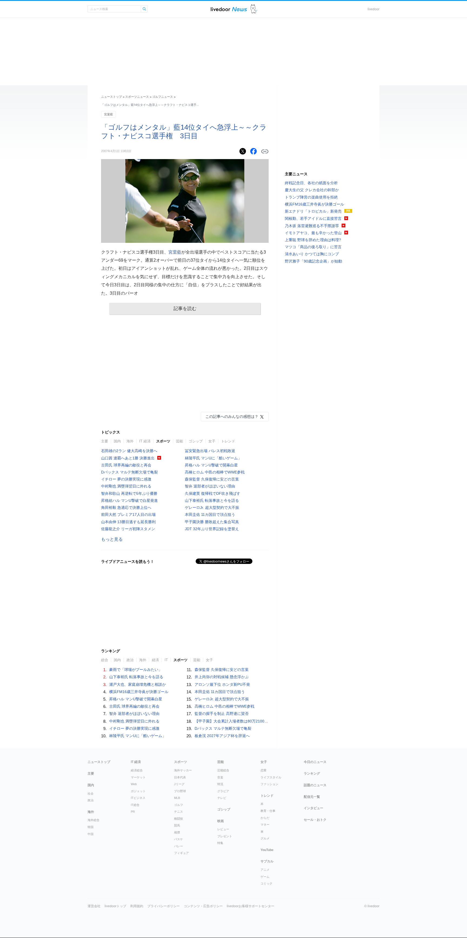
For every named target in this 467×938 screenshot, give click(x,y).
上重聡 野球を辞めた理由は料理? (313, 240)
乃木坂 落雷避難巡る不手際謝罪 (312, 226)
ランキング (312, 773)
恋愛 (263, 770)
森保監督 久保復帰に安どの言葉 (212, 479)
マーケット (138, 777)
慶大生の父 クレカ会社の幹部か (312, 190)
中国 (91, 834)
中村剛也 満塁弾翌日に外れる (126, 486)
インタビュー (313, 808)
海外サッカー (183, 770)
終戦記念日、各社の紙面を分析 (311, 183)
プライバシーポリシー (163, 906)
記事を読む (185, 308)
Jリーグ (179, 784)
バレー (178, 846)
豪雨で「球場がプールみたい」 (135, 669)
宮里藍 (108, 114)
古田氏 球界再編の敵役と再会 (126, 465)
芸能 (179, 441)
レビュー (223, 829)
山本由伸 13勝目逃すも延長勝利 (128, 522)
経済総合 (137, 770)
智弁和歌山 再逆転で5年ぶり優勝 (129, 493)
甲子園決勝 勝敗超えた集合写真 (212, 522)
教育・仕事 (268, 810)
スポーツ (163, 441)
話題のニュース (315, 785)
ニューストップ (111, 96)
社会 (91, 793)
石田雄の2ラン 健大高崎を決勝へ (129, 451)
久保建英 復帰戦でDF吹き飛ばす (212, 493)
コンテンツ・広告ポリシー (203, 906)
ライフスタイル (271, 777)
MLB (177, 797)
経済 (155, 660)
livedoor (373, 9)
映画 (220, 821)
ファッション (269, 784)
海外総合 (93, 820)
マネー (265, 824)
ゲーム (265, 876)
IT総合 (135, 804)
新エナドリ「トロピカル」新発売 (313, 211)
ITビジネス (138, 797)
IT (166, 660)
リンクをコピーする (265, 151)
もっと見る (112, 539)
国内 (117, 441)
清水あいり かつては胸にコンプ (312, 254)
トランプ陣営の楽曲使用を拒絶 (311, 197)
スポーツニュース (137, 96)
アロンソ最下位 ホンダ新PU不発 (222, 684)
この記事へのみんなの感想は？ (231, 416)
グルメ (265, 838)
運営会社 (94, 906)
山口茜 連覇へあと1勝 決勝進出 (128, 458)
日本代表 (180, 777)
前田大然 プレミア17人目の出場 (128, 514)
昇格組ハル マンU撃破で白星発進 (129, 500)
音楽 (220, 777)
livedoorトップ (115, 906)
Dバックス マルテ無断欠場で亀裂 (129, 472)
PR (133, 811)
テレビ (221, 797)
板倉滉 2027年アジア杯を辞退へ (222, 736)
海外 (130, 441)
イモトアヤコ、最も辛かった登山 (313, 233)
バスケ (178, 839)
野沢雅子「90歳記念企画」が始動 (313, 261)
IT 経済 (145, 441)
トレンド (228, 441)
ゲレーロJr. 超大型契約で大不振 (212, 507)
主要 (104, 441)
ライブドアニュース (229, 9)
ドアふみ (254, 9)
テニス (178, 811)
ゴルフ (178, 804)
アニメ (265, 869)
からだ (265, 817)
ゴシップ (196, 441)
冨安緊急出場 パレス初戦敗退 (210, 451)
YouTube (267, 850)
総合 (104, 660)
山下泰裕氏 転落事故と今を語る (212, 500)
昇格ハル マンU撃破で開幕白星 (211, 465)
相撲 (177, 832)
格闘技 (178, 818)
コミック (266, 883)
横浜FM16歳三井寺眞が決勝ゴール (138, 692)
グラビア (223, 791)
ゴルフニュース (162, 96)
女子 (211, 441)
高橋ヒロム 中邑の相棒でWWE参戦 (215, 472)
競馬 (177, 825)
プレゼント (224, 836)
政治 (130, 660)
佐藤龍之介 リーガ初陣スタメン (128, 529)
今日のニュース (315, 762)
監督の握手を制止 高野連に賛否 (222, 713)
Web (134, 784)
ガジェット (138, 791)
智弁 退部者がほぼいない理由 (210, 486)
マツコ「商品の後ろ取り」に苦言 (313, 247)
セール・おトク (315, 820)
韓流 (220, 784)
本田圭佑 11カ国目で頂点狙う (210, 514)
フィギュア (181, 853)
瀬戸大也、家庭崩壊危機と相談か (137, 684)
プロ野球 (180, 791)
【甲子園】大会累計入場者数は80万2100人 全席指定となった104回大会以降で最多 (267, 721)
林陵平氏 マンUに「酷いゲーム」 (213, 458)
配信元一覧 (312, 797)
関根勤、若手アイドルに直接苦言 (313, 218)
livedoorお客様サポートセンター (250, 906)
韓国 (91, 827)
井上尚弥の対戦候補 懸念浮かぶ (222, 677)
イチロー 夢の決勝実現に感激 (126, 479)
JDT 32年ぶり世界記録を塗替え (212, 529)
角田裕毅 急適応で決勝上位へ (126, 507)
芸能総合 (223, 770)
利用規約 (136, 906)
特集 (220, 843)
